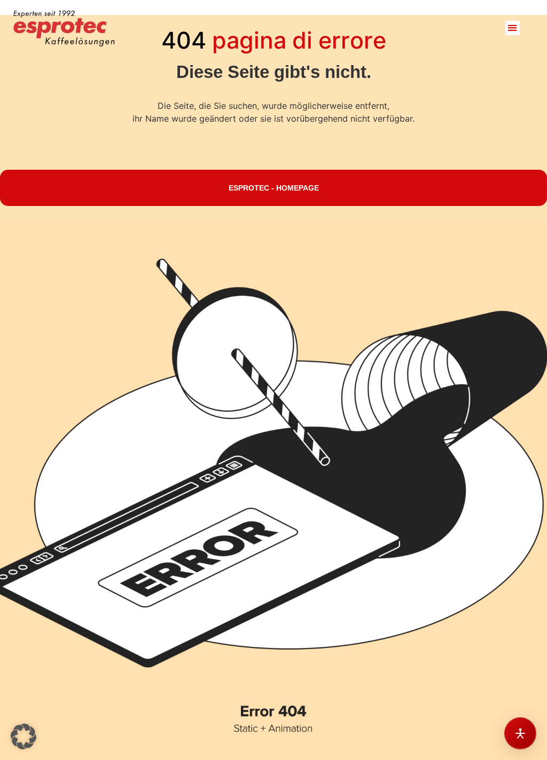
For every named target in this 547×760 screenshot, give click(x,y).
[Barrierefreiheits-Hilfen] (520, 733)
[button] (512, 28)
